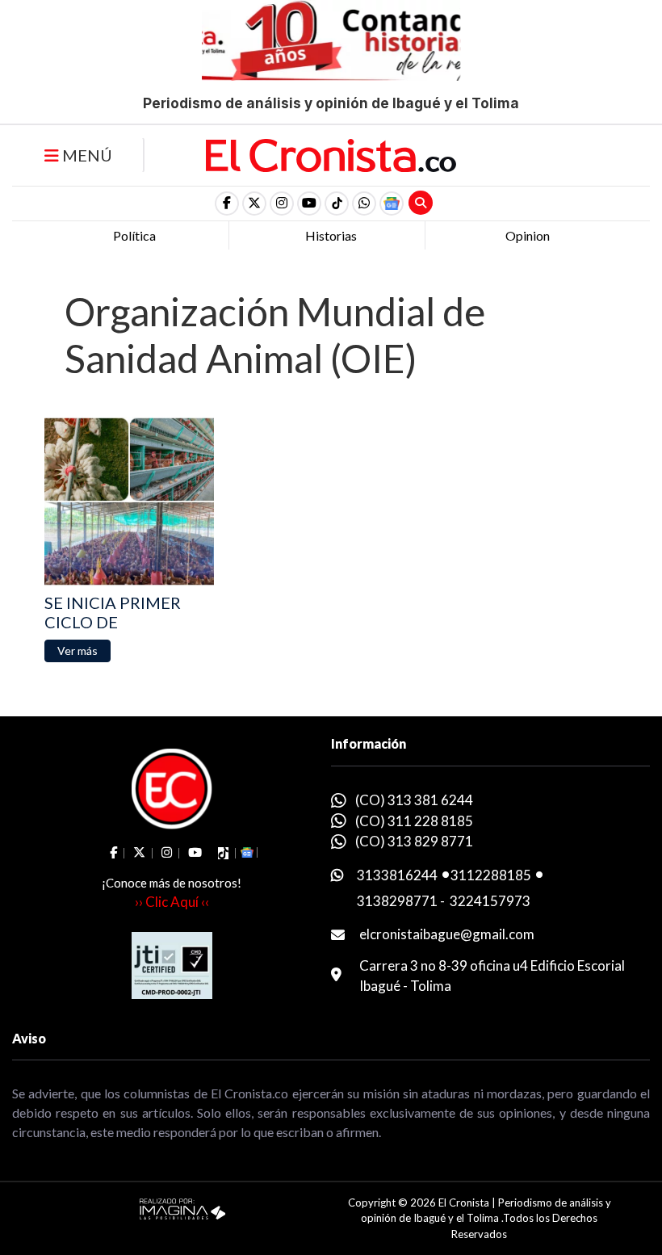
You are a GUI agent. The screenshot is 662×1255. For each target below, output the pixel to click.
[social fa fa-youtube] (309, 203)
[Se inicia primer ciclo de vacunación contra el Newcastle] (129, 501)
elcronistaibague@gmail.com (446, 934)
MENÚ (85, 155)
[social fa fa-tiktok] (337, 203)
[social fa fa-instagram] (282, 203)
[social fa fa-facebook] (227, 203)
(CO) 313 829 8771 (414, 841)
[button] (364, 203)
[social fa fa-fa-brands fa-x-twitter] (254, 203)
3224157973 (490, 900)
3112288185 (490, 875)
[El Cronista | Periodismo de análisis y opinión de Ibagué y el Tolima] (331, 153)
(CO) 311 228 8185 (414, 820)
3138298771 (397, 900)
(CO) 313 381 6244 (414, 799)
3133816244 (397, 875)
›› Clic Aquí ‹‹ (172, 901)
